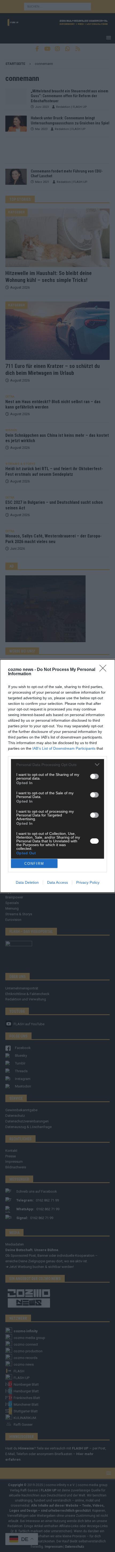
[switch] (94, 776)
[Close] (104, 670)
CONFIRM (34, 864)
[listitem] (57, 764)
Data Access (57, 882)
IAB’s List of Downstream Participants (63, 748)
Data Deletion (27, 882)
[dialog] (57, 776)
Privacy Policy (87, 882)
